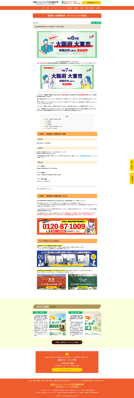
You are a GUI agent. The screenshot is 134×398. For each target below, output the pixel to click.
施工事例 (76, 8)
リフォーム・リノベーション (58, 8)
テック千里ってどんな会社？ (51, 128)
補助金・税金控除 (89, 8)
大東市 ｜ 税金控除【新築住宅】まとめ (53, 126)
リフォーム (49, 390)
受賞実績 (65, 392)
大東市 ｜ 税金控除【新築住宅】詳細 (53, 119)
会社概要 (98, 8)
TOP (44, 8)
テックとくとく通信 (80, 390)
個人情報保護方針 (94, 392)
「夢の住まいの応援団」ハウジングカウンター (45, 392)
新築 (48, 8)
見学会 (81, 8)
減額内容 (49, 124)
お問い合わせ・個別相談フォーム (67, 370)
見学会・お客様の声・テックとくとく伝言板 (67, 342)
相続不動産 (69, 8)
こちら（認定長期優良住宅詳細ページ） (85, 156)
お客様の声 (72, 390)
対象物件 (49, 123)
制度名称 (49, 121)
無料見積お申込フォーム (73, 392)
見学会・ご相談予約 (84, 392)
